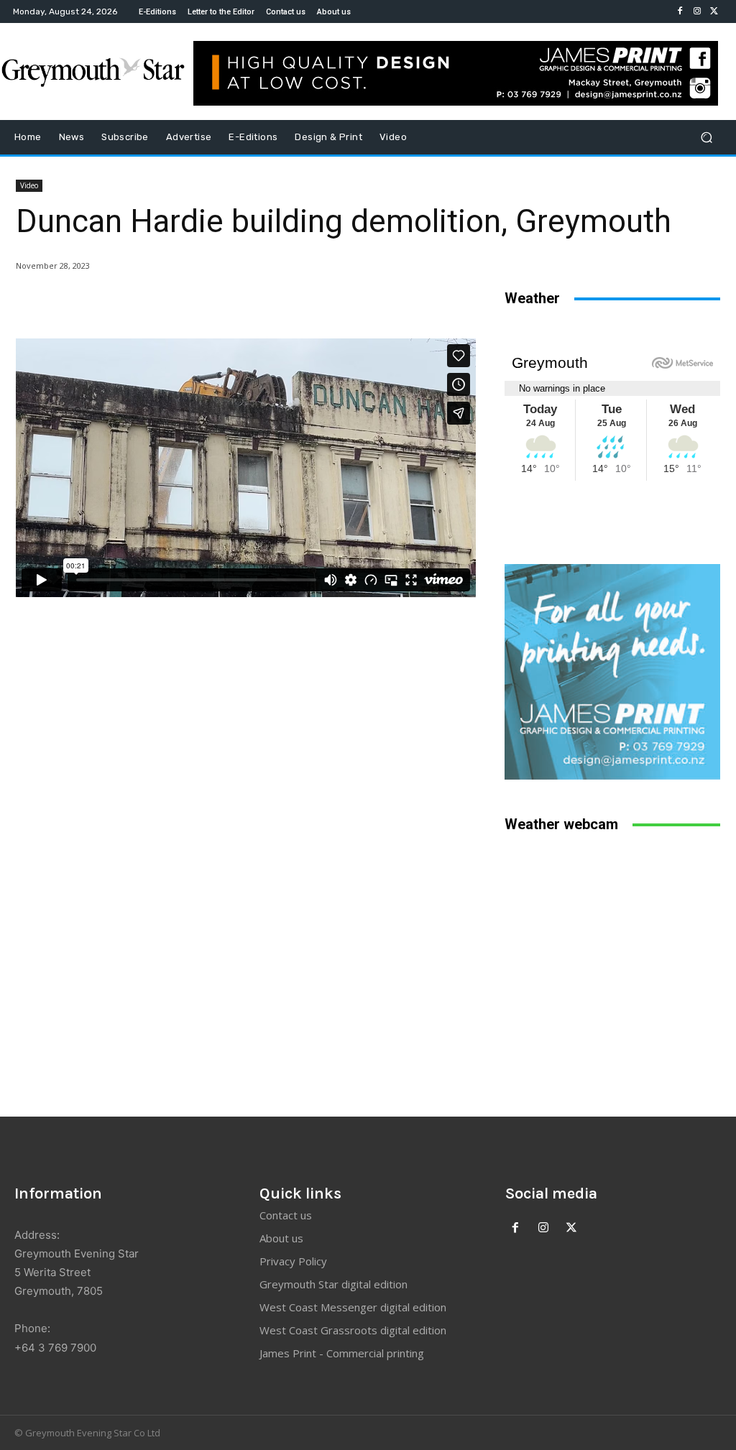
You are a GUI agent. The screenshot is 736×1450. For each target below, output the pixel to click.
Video (29, 185)
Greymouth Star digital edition (333, 1284)
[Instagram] (697, 11)
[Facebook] (680, 11)
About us (281, 1238)
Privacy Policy (293, 1261)
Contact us (285, 1215)
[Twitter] (714, 11)
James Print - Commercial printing (341, 1353)
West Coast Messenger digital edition (352, 1307)
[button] (706, 137)
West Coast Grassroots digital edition (352, 1330)
